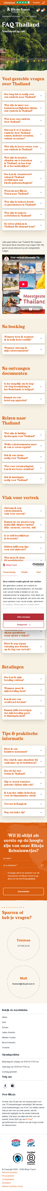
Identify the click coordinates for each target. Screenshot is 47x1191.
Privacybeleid (28, 879)
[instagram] (12, 1086)
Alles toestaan (23, 617)
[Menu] (3, 10)
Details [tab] (24, 572)
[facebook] (5, 1086)
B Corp (29, 1119)
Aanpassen (22, 624)
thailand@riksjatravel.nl (23, 984)
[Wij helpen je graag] (43, 2)
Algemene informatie (11, 16)
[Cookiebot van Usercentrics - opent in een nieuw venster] (33, 564)
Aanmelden (23, 891)
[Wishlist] (37, 10)
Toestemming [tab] (9, 572)
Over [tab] (39, 572)
